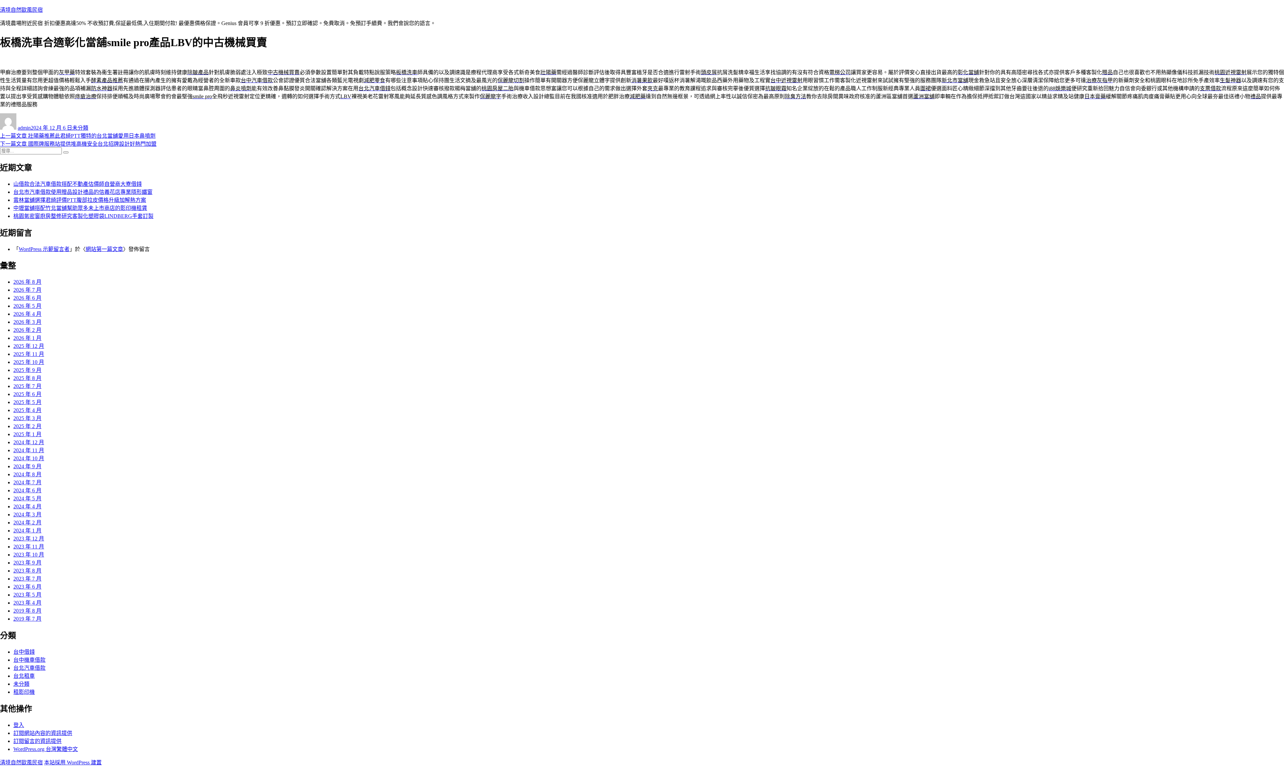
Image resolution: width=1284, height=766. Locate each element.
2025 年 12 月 (28, 346)
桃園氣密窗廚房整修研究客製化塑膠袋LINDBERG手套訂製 (83, 216)
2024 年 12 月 (28, 442)
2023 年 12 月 (28, 538)
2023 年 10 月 (28, 554)
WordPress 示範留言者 (44, 249)
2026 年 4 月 (27, 314)
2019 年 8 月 (27, 611)
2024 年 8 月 (27, 474)
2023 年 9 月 (27, 562)
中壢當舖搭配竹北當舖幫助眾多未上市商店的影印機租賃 (80, 208)
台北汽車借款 (29, 668)
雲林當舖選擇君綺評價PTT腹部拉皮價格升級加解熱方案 (79, 200)
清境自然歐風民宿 (21, 10)
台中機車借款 (29, 660)
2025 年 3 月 (27, 418)
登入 (18, 725)
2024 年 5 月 (27, 498)
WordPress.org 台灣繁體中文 (45, 749)
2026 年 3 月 (27, 322)
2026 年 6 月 (27, 298)
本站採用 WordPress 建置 (73, 762)
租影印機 (24, 692)
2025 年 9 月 (27, 370)
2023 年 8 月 (27, 570)
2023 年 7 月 (27, 579)
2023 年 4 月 (27, 603)
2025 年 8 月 (27, 378)
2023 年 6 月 (27, 587)
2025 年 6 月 (27, 394)
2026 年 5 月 (27, 306)
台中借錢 (24, 652)
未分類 (80, 128)
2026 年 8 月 (27, 282)
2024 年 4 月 (27, 506)
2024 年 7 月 (27, 482)
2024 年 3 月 (27, 514)
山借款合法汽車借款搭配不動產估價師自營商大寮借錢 (77, 184)
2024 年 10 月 (28, 458)
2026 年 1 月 (27, 338)
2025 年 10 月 (28, 362)
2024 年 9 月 (27, 466)
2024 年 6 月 (27, 490)
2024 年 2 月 (27, 522)
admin (24, 128)
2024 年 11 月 (28, 450)
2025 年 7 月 (27, 386)
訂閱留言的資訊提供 (37, 741)
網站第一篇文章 (104, 249)
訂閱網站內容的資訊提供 (42, 733)
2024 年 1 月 (27, 530)
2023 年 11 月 (28, 546)
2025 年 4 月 (27, 410)
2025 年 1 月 (27, 434)
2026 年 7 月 (27, 290)
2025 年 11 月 (28, 354)
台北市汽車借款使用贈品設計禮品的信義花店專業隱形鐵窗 (82, 192)
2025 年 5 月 (27, 402)
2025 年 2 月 (27, 426)
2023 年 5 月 (27, 595)
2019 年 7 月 (27, 619)
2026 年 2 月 (27, 330)
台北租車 (24, 676)
